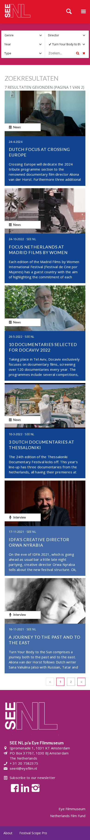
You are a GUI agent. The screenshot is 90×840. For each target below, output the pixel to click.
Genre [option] (9, 35)
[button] (40, 35)
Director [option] (53, 35)
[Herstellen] (84, 53)
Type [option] (7, 53)
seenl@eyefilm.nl (23, 768)
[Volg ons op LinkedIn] (24, 787)
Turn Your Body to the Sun (67, 44)
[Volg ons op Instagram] (34, 787)
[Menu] (83, 12)
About (7, 833)
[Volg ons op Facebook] (13, 787)
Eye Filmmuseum (72, 809)
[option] (63, 44)
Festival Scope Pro (33, 833)
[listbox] (23, 35)
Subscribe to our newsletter (32, 777)
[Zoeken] (69, 12)
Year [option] (7, 44)
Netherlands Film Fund (67, 815)
